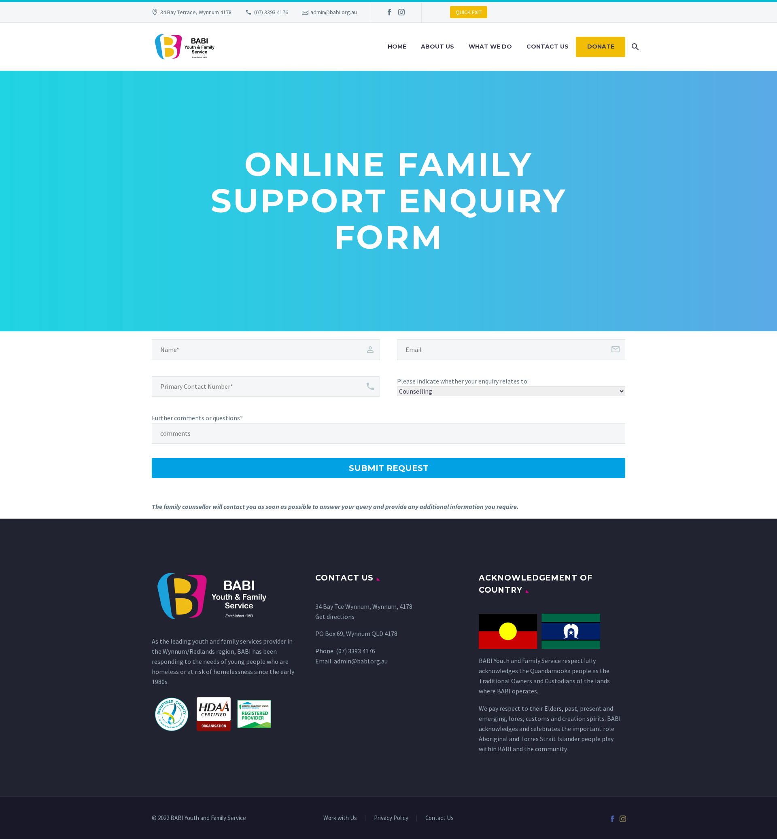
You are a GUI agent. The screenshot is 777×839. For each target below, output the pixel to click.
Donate (600, 46)
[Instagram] (401, 12)
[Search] (634, 47)
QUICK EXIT (469, 12)
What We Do (490, 46)
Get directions (335, 616)
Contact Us (547, 46)
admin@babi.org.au (333, 12)
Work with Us (340, 818)
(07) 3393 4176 (271, 12)
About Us (437, 46)
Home (397, 46)
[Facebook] (389, 12)
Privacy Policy (391, 818)
